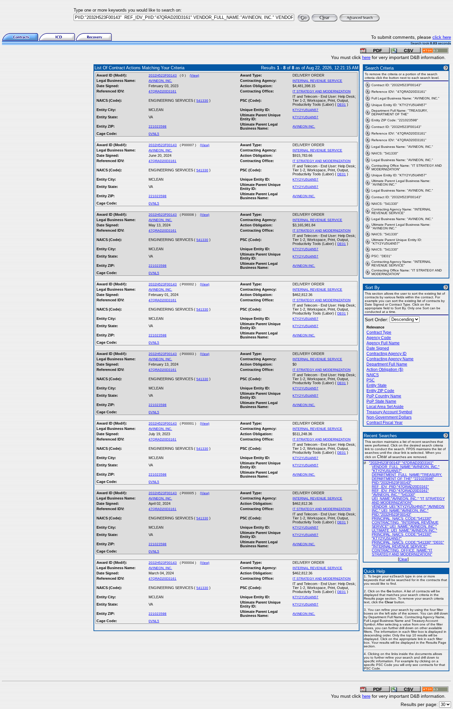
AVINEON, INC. (160, 81)
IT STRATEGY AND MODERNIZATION (321, 91)
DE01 (341, 104)
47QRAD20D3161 (162, 91)
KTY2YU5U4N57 (305, 110)
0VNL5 (154, 134)
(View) (194, 75)
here (366, 57)
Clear (403, 559)
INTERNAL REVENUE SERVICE (317, 81)
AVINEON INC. (303, 126)
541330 (202, 100)
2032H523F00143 (163, 75)
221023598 (157, 126)
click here (441, 37)
